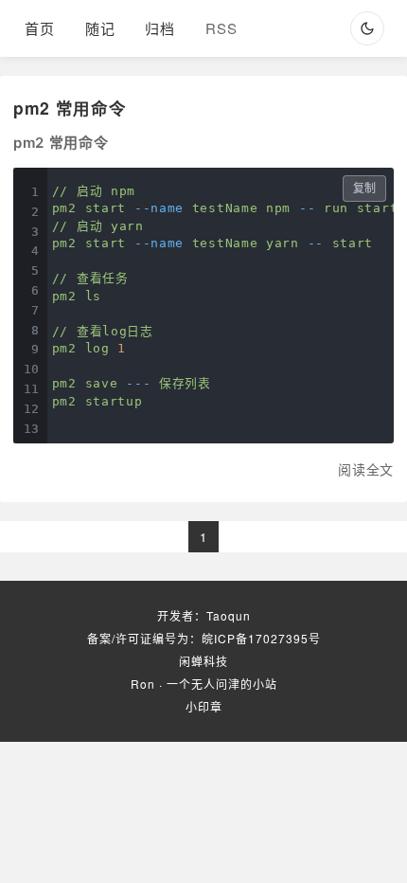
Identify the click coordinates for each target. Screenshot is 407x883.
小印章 (204, 706)
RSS (221, 28)
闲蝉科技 (203, 661)
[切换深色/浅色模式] (367, 28)
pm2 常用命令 (70, 107)
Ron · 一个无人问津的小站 (204, 684)
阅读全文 (366, 469)
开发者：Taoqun (204, 615)
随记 (100, 28)
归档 (160, 28)
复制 (364, 188)
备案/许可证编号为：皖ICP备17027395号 (204, 638)
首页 (40, 28)
